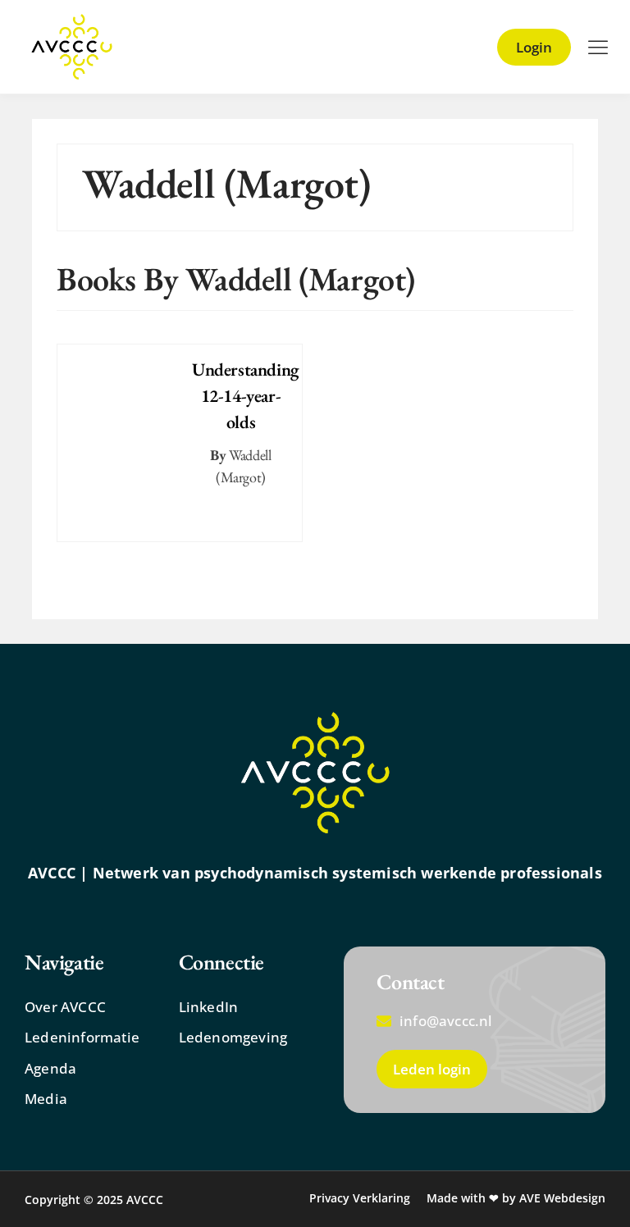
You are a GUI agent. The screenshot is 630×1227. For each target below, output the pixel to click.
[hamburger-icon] (597, 48)
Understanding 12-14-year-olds (245, 396)
